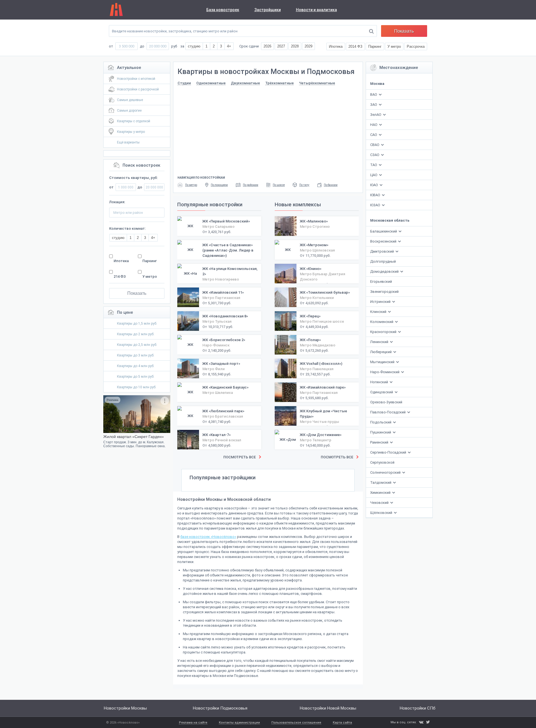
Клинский (378, 312)
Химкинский (380, 492)
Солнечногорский (385, 472)
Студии (184, 83)
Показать (404, 31)
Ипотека (121, 261)
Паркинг (149, 261)
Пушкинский (381, 432)
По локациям (219, 184)
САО (373, 135)
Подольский (381, 422)
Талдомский (381, 482)
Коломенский (382, 322)
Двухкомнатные (245, 83)
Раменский (379, 442)
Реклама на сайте (193, 722)
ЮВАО (375, 195)
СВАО (374, 145)
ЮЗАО (375, 205)
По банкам (331, 184)
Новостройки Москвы (125, 708)
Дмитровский (382, 251)
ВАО (373, 94)
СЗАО (374, 155)
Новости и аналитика (316, 10)
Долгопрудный (383, 261)
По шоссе (279, 184)
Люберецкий (381, 352)
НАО (373, 125)
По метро (191, 184)
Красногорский (383, 332)
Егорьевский (381, 281)
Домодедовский (384, 271)
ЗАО (373, 104)
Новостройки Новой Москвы (328, 708)
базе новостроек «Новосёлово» (208, 537)
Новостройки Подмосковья (220, 708)
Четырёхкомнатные (317, 83)
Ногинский (379, 382)
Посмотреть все (239, 457)
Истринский (380, 302)
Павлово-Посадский (388, 412)
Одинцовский (382, 392)
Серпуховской (382, 462)
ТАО (373, 165)
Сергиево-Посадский (388, 452)
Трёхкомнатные (279, 83)
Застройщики (267, 10)
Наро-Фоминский (385, 372)
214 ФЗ (120, 276)
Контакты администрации (239, 722)
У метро (149, 276)
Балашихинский (384, 231)
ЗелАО (375, 114)
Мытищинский (382, 362)
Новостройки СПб (418, 708)
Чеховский (379, 502)
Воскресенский (383, 241)
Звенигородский (384, 291)
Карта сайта (342, 722)
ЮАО (374, 185)
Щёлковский (381, 513)
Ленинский (379, 342)
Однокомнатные (211, 83)
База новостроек (222, 10)
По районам (250, 184)
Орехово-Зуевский (386, 402)
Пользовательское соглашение (296, 722)
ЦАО (373, 175)
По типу (304, 184)
